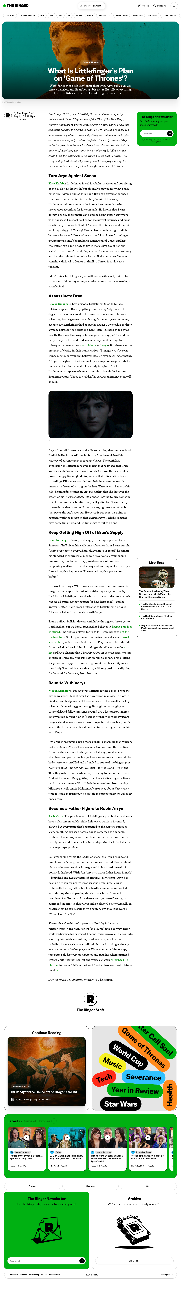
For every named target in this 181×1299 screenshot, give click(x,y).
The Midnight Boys (139, 1166)
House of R (14, 1166)
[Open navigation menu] (174, 5)
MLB (60, 15)
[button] (91, 5)
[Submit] (170, 133)
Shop (148, 1186)
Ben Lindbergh (25, 1099)
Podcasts (161, 5)
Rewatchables (122, 15)
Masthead (90, 1186)
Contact (32, 1186)
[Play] (26, 1137)
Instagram (165, 1274)
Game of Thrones (90, 62)
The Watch (152, 15)
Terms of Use (13, 1274)
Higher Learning (169, 15)
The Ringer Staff (25, 113)
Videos (145, 5)
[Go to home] (15, 5)
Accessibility (54, 1274)
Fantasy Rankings (27, 15)
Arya (105, 345)
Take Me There (134, 1260)
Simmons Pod (104, 15)
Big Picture (137, 15)
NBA (42, 15)
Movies (79, 15)
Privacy (23, 1274)
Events (90, 15)
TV (69, 15)
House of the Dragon (21, 1086)
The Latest (9, 15)
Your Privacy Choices (37, 1275)
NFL (51, 15)
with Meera (88, 345)
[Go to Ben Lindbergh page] (13, 1099)
